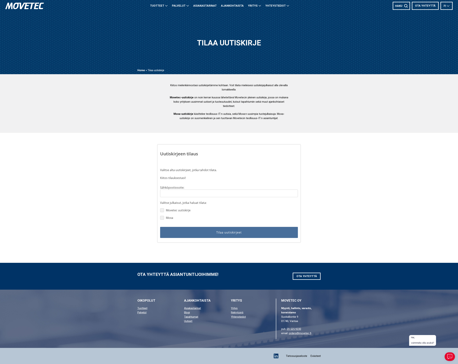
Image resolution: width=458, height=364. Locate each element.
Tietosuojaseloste (296, 356)
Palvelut (179, 5)
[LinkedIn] (276, 356)
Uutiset (188, 321)
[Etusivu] (24, 6)
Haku (398, 6)
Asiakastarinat (192, 308)
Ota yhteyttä (425, 5)
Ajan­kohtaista (232, 5)
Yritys (253, 5)
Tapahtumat (191, 316)
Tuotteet (157, 5)
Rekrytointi (237, 312)
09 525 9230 (294, 329)
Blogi (187, 312)
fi (445, 6)
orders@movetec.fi (300, 333)
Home (141, 70)
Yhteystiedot (275, 5)
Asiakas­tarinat (205, 5)
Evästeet (316, 356)
